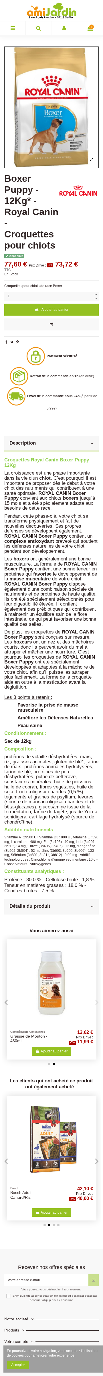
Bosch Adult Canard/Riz (20, 1195)
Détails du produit (29, 906)
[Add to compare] (51, 324)
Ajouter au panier (54, 310)
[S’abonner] (93, 1280)
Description (22, 443)
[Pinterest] (17, 342)
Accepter (18, 1365)
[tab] (51, 444)
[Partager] (6, 342)
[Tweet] (11, 342)
